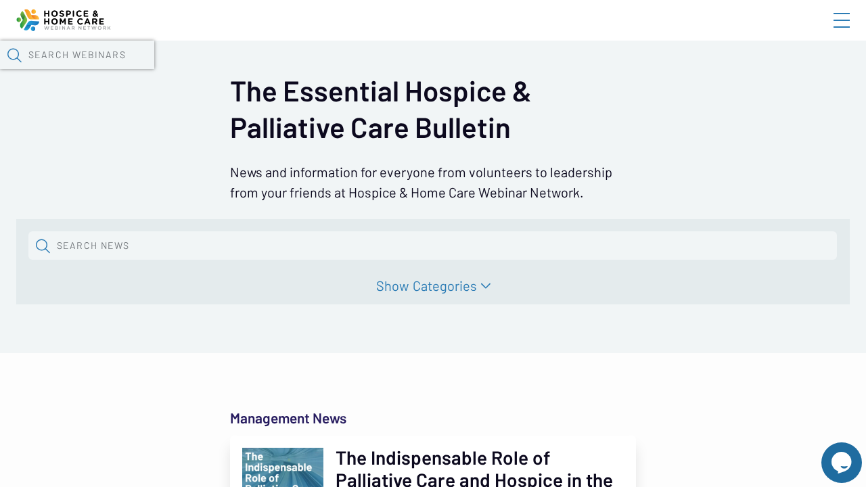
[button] (14, 55)
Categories (445, 286)
